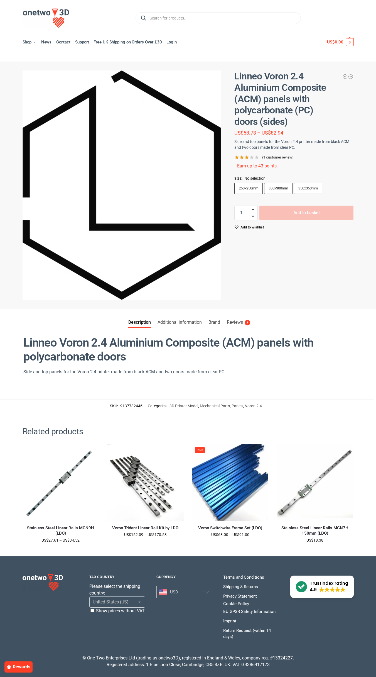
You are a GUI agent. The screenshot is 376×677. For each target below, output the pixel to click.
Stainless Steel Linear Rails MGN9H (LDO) (60, 530)
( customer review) (278, 157)
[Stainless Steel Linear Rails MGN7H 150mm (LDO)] (315, 482)
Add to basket (306, 212)
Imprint (229, 621)
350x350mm (308, 188)
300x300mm (278, 188)
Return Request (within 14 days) (247, 633)
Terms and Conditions (243, 577)
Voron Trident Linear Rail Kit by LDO (145, 527)
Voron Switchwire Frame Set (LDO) (230, 527)
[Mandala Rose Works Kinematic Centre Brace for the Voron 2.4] (350, 76)
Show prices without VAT (120, 610)
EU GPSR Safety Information (249, 611)
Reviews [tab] (237, 322)
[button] (340, 42)
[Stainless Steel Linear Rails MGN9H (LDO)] (61, 482)
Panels (237, 406)
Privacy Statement (240, 596)
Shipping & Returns (240, 586)
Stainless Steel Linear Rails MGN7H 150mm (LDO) (314, 530)
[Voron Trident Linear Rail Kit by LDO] (145, 482)
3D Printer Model (183, 406)
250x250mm (248, 188)
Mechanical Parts (215, 406)
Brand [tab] (214, 322)
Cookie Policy (236, 603)
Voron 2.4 (253, 406)
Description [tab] (139, 322)
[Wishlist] (90, 453)
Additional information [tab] (180, 322)
